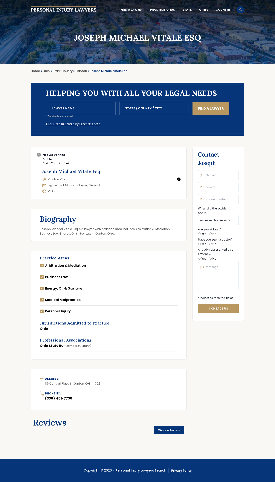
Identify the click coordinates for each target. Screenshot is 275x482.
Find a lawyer (131, 9)
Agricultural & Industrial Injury (68, 185)
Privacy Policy (181, 471)
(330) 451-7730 (58, 398)
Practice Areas (162, 9)
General (94, 185)
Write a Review (169, 430)
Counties (223, 9)
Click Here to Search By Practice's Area (73, 124)
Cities (203, 9)
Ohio (51, 191)
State (187, 9)
